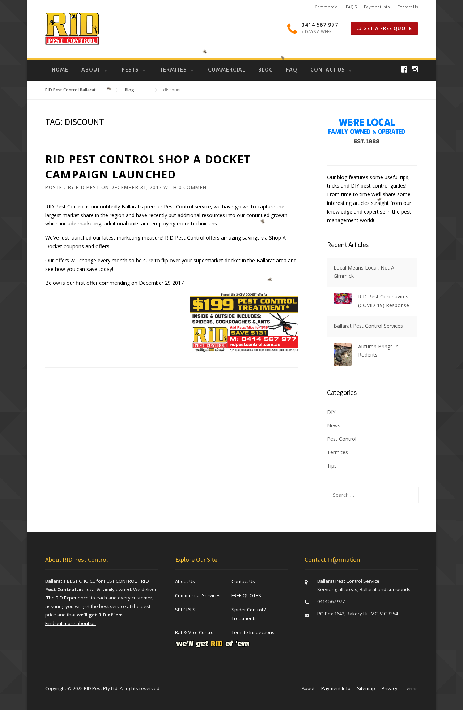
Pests (130, 70)
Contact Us (407, 6)
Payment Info (377, 6)
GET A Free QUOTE (387, 28)
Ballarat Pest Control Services (368, 325)
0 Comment (194, 187)
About (91, 70)
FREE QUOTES (246, 595)
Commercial (327, 6)
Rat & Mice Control (195, 632)
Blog (265, 70)
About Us (185, 581)
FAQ (291, 70)
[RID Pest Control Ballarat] (72, 28)
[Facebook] (404, 69)
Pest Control (341, 438)
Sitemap (366, 688)
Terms (411, 688)
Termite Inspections (253, 632)
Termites (173, 70)
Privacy (390, 688)
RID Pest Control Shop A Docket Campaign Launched (148, 167)
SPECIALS (185, 609)
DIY (331, 412)
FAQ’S (351, 6)
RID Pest (87, 187)
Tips (332, 465)
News (333, 425)
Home (60, 70)
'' (67, 597)
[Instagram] (415, 69)
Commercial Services (198, 595)
